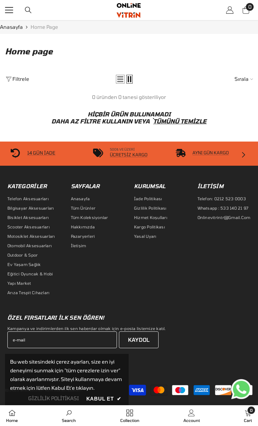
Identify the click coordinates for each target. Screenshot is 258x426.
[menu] (9, 10)
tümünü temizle (180, 121)
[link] (69, 416)
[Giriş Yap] (229, 10)
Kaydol (138, 339)
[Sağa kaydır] (243, 155)
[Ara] (28, 10)
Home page (44, 27)
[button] (120, 79)
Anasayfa (11, 27)
